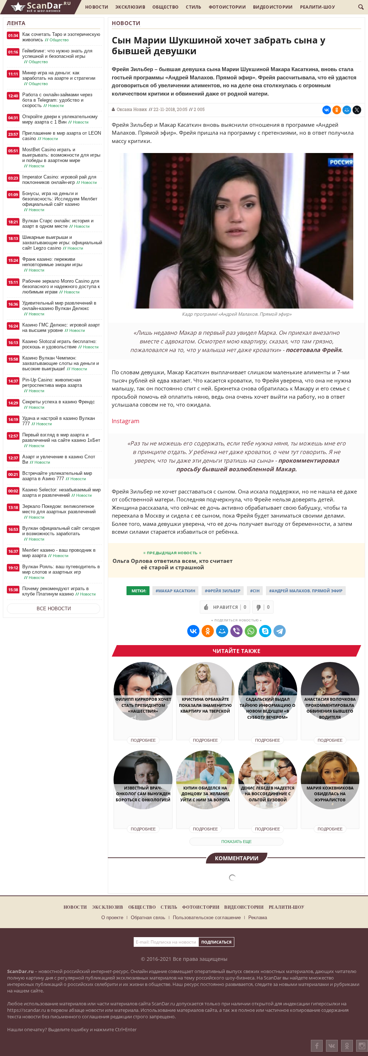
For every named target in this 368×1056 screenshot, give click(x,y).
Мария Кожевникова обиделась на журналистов (330, 793)
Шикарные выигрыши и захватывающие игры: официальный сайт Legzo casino (62, 243)
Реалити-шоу (317, 7)
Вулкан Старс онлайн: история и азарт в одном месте (57, 223)
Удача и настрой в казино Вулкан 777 (58, 421)
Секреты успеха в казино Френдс (58, 404)
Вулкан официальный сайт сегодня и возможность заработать (61, 533)
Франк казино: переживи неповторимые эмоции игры (52, 264)
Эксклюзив (130, 7)
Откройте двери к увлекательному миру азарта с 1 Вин (60, 119)
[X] (357, 110)
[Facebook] (317, 1046)
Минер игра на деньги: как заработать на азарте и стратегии (58, 78)
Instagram (125, 421)
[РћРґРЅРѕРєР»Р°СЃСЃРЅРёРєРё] (336, 110)
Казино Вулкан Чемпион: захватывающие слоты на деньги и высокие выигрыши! (60, 363)
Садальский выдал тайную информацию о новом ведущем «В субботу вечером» (267, 708)
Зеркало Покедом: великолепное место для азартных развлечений (59, 512)
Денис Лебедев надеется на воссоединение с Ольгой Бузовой (267, 793)
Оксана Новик (132, 109)
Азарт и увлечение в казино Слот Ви (58, 459)
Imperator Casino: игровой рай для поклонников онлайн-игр (59, 179)
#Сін (254, 590)
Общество (165, 7)
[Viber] (236, 631)
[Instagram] (362, 1053)
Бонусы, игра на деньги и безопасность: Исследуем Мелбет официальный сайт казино (59, 201)
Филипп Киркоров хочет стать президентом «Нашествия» (143, 705)
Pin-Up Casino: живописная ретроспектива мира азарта (52, 385)
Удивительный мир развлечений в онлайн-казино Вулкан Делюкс (59, 308)
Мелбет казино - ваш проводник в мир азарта (59, 552)
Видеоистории (273, 7)
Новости (96, 7)
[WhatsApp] (251, 631)
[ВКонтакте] (332, 1046)
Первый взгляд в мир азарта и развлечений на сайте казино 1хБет (61, 440)
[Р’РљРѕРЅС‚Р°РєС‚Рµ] (326, 110)
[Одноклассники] (347, 1046)
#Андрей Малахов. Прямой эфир (305, 590)
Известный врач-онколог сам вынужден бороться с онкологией (143, 793)
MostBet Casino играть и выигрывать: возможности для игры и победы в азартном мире (61, 157)
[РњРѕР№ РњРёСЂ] (346, 110)
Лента (16, 23)
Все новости (54, 608)
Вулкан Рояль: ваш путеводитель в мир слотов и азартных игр (61, 572)
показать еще (236, 841)
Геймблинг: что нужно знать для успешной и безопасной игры (57, 56)
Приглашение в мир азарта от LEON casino (61, 135)
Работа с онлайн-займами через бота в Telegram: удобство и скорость (57, 100)
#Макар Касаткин (175, 590)
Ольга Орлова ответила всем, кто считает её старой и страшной (172, 563)
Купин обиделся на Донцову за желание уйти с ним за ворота (205, 793)
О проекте (112, 917)
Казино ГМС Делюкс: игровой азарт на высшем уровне (61, 327)
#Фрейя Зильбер (222, 590)
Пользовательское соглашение (207, 917)
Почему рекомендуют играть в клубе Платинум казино (59, 591)
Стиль (194, 7)
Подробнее (143, 740)
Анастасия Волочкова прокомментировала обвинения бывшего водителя (330, 708)
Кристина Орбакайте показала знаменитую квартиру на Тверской (205, 705)
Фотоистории (227, 7)
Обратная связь (148, 917)
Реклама (257, 917)
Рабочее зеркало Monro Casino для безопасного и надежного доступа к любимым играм (61, 286)
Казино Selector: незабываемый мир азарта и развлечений (61, 492)
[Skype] (265, 631)
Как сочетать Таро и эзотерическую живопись (61, 37)
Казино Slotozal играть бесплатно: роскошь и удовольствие (60, 344)
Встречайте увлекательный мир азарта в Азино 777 (57, 476)
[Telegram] (279, 631)
